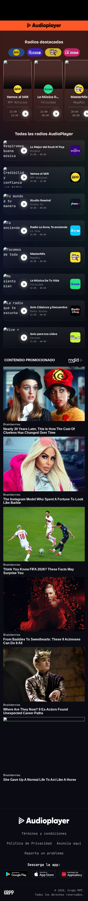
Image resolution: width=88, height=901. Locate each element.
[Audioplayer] (44, 25)
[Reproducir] (25, 114)
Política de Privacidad (29, 843)
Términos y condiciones (44, 833)
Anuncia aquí (69, 843)
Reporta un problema (44, 853)
